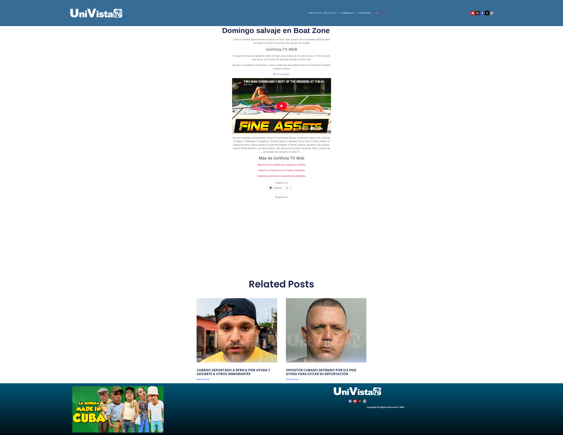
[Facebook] (350, 401)
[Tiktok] (492, 13)
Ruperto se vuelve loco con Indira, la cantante (281, 170)
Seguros (365, 13)
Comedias (347, 13)
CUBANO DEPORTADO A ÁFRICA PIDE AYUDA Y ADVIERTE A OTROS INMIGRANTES (233, 372)
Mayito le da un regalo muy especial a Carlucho (282, 164)
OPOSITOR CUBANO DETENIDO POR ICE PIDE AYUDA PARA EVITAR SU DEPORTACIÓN (321, 372)
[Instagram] (477, 13)
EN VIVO (382, 13)
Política (329, 13)
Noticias (315, 13)
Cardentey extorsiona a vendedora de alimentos (281, 176)
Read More (203, 379)
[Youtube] (472, 13)
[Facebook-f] (482, 13)
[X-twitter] (487, 13)
